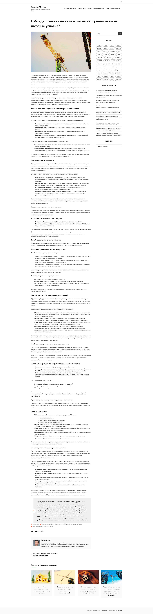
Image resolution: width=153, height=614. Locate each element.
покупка (100, 67)
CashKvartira (38, 6)
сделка (112, 73)
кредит (42, 526)
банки (112, 45)
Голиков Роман (46, 540)
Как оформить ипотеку (85, 8)
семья (118, 73)
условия (106, 79)
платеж (108, 64)
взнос (118, 45)
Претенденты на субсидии (62, 524)
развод (112, 70)
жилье (112, 54)
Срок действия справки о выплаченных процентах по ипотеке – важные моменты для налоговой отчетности (108, 117)
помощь (109, 67)
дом (99, 54)
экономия (118, 79)
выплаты (118, 48)
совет (99, 76)
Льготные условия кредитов (48, 524)
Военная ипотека (98, 8)
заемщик (100, 57)
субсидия (50, 526)
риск (99, 73)
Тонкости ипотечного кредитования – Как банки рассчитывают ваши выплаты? (107, 124)
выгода (111, 48)
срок (112, 76)
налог (119, 60)
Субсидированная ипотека (75, 524)
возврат (99, 48)
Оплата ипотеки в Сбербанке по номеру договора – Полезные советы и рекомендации (108, 134)
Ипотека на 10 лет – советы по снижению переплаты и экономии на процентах (107, 101)
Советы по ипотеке (70, 8)
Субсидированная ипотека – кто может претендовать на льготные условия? (107, 91)
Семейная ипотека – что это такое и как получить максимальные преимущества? (107, 106)
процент (118, 67)
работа (106, 70)
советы (105, 76)
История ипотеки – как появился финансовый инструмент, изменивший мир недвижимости (108, 111)
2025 (99, 45)
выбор (105, 48)
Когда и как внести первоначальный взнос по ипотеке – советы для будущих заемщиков (108, 129)
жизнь (105, 54)
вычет (98, 51)
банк (105, 45)
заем (34, 526)
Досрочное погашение (113, 8)
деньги (105, 51)
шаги (112, 79)
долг (119, 51)
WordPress (119, 610)
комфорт (99, 60)
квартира (117, 57)
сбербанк (105, 73)
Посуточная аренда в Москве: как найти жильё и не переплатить (45, 555)
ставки (99, 79)
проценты (99, 70)
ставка (118, 76)
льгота (45, 526)
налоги (100, 64)
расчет (119, 70)
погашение (117, 64)
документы (112, 51)
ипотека (38, 526)
